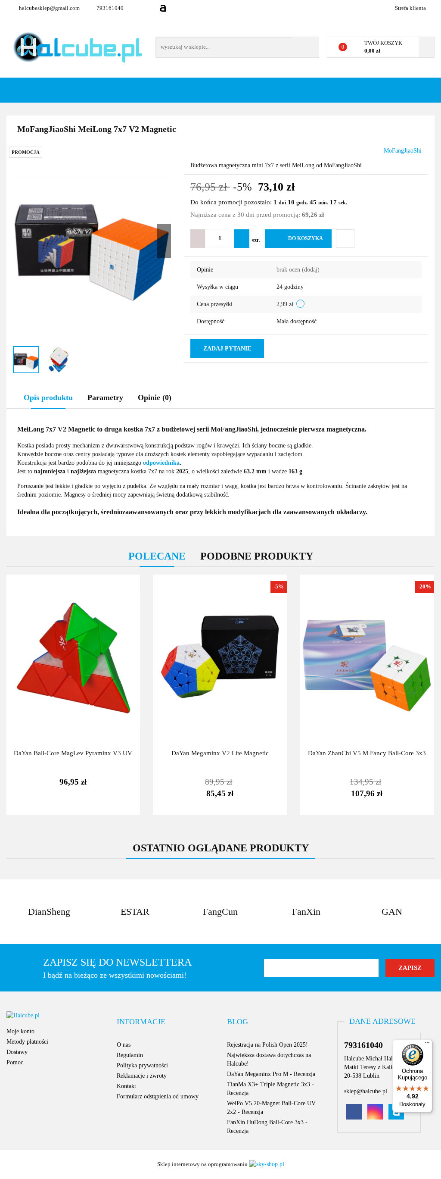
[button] (141, 1022)
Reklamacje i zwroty (142, 1076)
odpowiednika (161, 463)
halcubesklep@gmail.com (49, 8)
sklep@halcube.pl (365, 1091)
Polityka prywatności (142, 1065)
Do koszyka (305, 238)
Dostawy (17, 1052)
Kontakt (126, 1086)
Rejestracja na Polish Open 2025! (267, 1044)
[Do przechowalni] (345, 238)
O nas (123, 1044)
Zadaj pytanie (227, 348)
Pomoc (14, 1062)
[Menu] (427, 1044)
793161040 (110, 8)
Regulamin (130, 1055)
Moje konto (20, 1031)
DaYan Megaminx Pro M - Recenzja (271, 1074)
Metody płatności (27, 1041)
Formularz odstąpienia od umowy (158, 1096)
